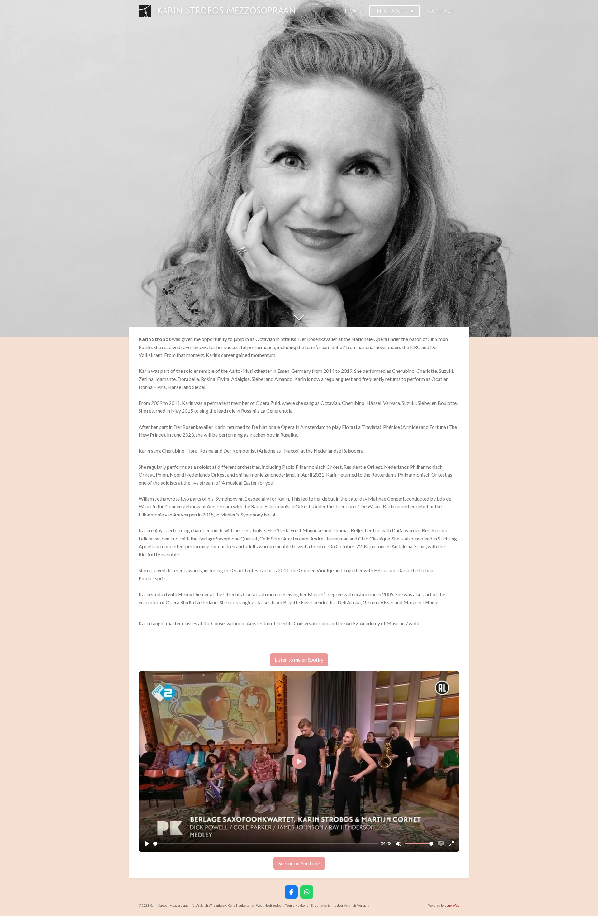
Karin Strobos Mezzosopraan (226, 10)
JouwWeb (452, 905)
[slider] (265, 843)
